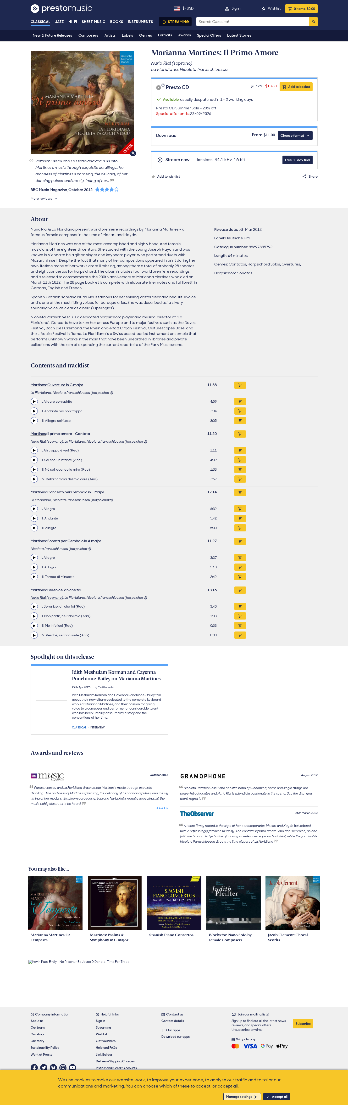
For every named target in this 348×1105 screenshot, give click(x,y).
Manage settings (239, 1096)
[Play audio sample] (34, 401)
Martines (38, 384)
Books (116, 21)
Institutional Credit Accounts (116, 1068)
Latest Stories (239, 35)
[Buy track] (240, 401)
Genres (145, 35)
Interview (97, 727)
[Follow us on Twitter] (45, 1067)
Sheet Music (93, 21)
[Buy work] (240, 385)
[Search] (313, 21)
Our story (37, 1041)
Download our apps (175, 1037)
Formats (165, 35)
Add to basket (299, 87)
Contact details (172, 1021)
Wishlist (274, 8)
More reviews (41, 198)
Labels (127, 35)
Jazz (59, 21)
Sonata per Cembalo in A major (74, 540)
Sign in (237, 8)
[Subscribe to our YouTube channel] (73, 1067)
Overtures (291, 264)
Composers (88, 35)
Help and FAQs (106, 1048)
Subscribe (303, 1023)
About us (37, 1021)
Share (313, 176)
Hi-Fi (73, 21)
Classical (40, 21)
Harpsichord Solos (264, 264)
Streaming (178, 21)
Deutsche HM (237, 238)
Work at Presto (42, 1055)
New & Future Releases (52, 35)
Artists (110, 35)
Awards (184, 35)
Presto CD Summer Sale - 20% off (186, 111)
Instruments (140, 21)
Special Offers (209, 35)
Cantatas (237, 264)
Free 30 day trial (297, 160)
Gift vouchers (106, 1041)
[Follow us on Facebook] (35, 1067)
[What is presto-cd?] (163, 88)
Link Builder (104, 1055)
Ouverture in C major (65, 384)
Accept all (279, 1096)
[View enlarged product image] (82, 102)
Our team (38, 1028)
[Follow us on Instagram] (64, 1067)
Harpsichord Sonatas (233, 273)
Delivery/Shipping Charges (115, 1061)
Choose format (292, 135)
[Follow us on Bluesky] (54, 1067)
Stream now (178, 160)
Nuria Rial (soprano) (47, 441)
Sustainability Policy (45, 1048)
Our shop (37, 1034)
